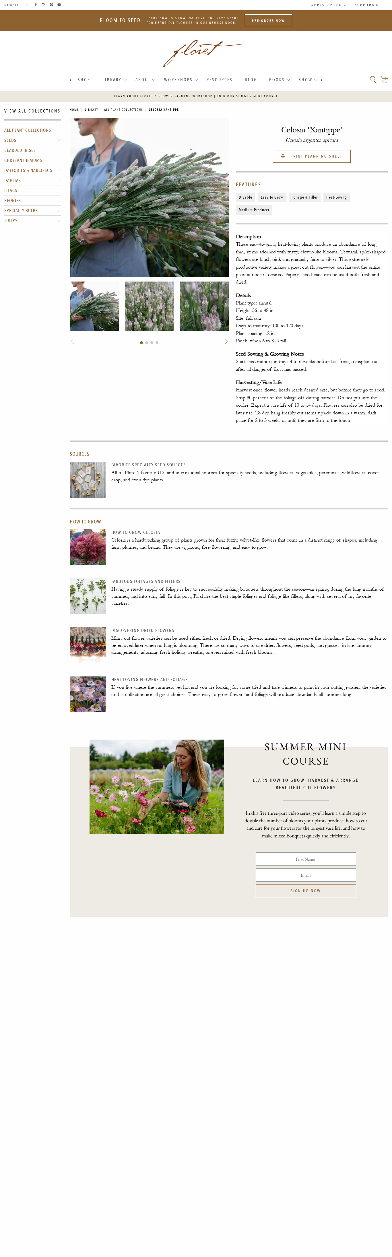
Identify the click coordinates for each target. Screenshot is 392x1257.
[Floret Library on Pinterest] (51, 5)
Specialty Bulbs (21, 211)
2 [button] (146, 342)
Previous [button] (72, 342)
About (142, 80)
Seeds (10, 140)
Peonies (12, 201)
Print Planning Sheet (315, 156)
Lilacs (10, 191)
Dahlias (12, 181)
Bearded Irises (20, 151)
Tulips (11, 221)
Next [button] (225, 342)
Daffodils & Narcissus (28, 171)
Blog (251, 80)
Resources (220, 80)
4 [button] (157, 342)
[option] (94, 306)
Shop (84, 80)
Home (74, 110)
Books (277, 80)
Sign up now (306, 891)
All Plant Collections (27, 130)
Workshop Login (328, 5)
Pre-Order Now (268, 20)
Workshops (178, 80)
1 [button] (141, 342)
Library (112, 80)
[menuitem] (84, 80)
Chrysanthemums (23, 161)
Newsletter (16, 5)
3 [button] (151, 342)
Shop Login (367, 5)
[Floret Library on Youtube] (59, 5)
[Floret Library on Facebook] (36, 5)
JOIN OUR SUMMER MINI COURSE (247, 96)
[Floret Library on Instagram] (43, 5)
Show (306, 80)
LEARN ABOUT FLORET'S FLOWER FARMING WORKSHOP (163, 96)
